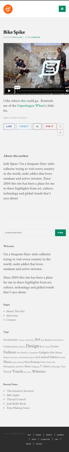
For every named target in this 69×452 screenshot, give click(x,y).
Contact (11, 320)
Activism (21, 340)
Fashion (9, 352)
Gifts (52, 352)
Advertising (29, 340)
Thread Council (16, 399)
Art (37, 339)
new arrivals (18, 362)
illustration (14, 357)
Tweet (23, 126)
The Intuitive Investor (20, 391)
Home (58, 352)
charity (60, 340)
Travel (7, 372)
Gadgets (14, 118)
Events (54, 346)
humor (6, 357)
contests (21, 346)
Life (36, 357)
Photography (9, 366)
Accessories (10, 340)
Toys (63, 366)
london (62, 357)
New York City (48, 362)
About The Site (15, 311)
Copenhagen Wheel (31, 105)
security (23, 118)
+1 (37, 126)
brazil (54, 339)
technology (55, 366)
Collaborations (10, 346)
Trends (17, 371)
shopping (35, 366)
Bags (42, 340)
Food (23, 352)
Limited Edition (49, 357)
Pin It (50, 126)
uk (25, 372)
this (23, 100)
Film (18, 352)
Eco (42, 346)
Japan (32, 357)
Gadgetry (35, 37)
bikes (6, 118)
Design (32, 346)
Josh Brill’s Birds (16, 404)
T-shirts (45, 366)
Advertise (12, 316)
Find (60, 233)
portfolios (20, 366)
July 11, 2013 (17, 37)
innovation (24, 357)
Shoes (27, 366)
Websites (39, 371)
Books (48, 339)
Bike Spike (13, 395)
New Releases (32, 362)
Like (9, 126)
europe (47, 346)
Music (7, 362)
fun (27, 353)
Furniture (33, 352)
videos (29, 372)
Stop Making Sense (18, 408)
